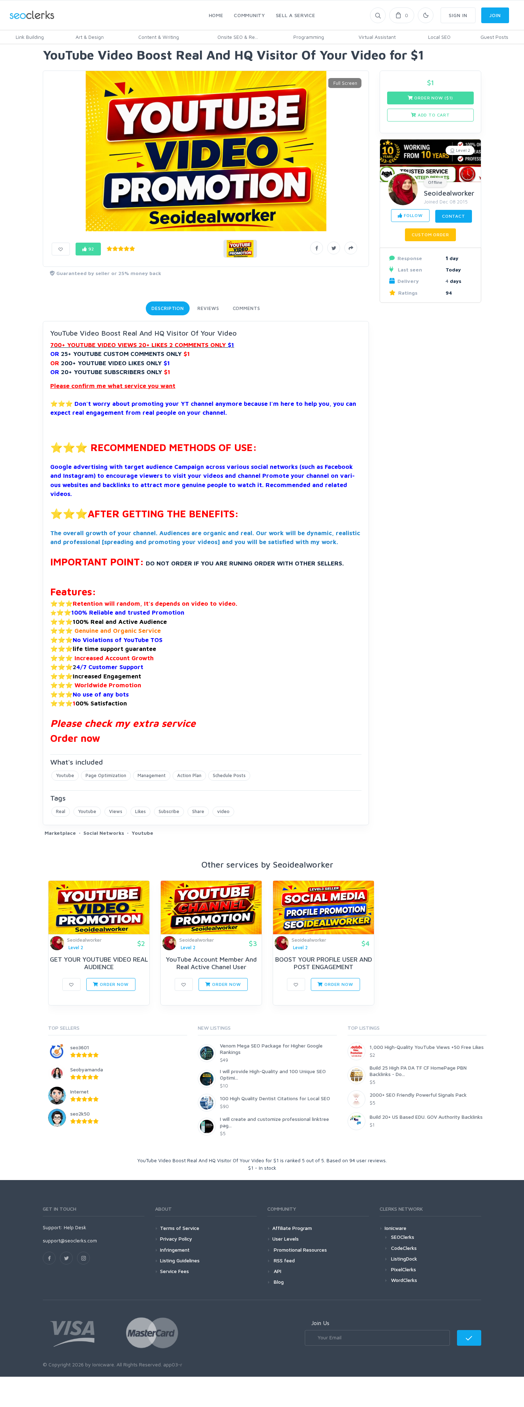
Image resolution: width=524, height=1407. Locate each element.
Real (60, 811)
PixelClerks (403, 1269)
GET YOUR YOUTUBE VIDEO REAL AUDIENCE (99, 963)
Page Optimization (106, 775)
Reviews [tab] (208, 308)
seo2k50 (80, 1114)
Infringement (175, 1250)
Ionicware (395, 1228)
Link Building (30, 37)
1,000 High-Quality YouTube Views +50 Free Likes (427, 1047)
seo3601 (79, 1047)
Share (198, 811)
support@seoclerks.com (70, 1240)
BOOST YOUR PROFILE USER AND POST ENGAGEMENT (323, 963)
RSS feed (283, 1260)
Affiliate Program (292, 1228)
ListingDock (404, 1259)
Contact (453, 216)
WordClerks (404, 1280)
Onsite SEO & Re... (237, 37)
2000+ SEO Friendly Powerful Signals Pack (418, 1095)
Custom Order (430, 234)
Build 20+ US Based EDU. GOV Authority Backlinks (426, 1117)
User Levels (285, 1239)
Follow (412, 215)
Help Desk (75, 1227)
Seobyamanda (86, 1069)
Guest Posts (494, 37)
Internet (79, 1091)
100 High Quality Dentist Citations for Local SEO (275, 1098)
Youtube (65, 775)
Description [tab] (167, 308)
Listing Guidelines (180, 1260)
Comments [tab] (246, 308)
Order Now (113, 984)
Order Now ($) (433, 97)
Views (115, 811)
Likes (140, 811)
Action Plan (189, 775)
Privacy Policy (176, 1239)
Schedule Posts (229, 775)
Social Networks (103, 833)
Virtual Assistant (377, 37)
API (276, 1271)
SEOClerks (402, 1237)
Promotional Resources (299, 1250)
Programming (308, 37)
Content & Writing (158, 37)
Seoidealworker (449, 193)
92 (90, 249)
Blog (278, 1282)
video (223, 811)
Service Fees (174, 1271)
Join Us (320, 1323)
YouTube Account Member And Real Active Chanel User (211, 963)
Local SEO (439, 37)
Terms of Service (179, 1228)
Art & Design (90, 37)
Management (152, 775)
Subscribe (169, 811)
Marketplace (60, 833)
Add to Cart (433, 115)
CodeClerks (404, 1248)
